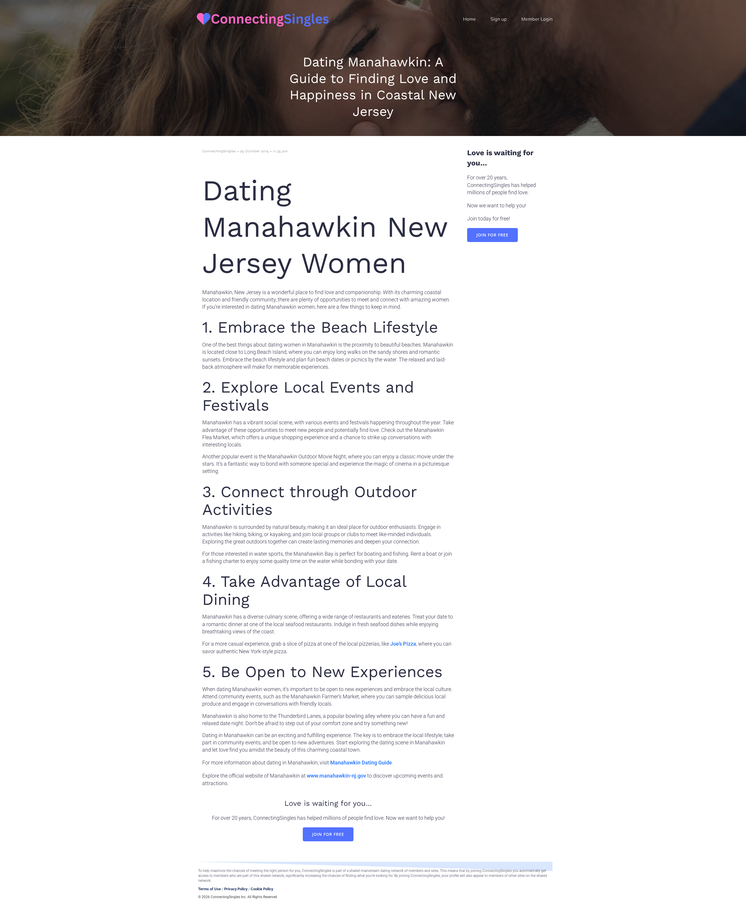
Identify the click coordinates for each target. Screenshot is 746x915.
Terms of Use (209, 889)
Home (469, 19)
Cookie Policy (262, 889)
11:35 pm (280, 151)
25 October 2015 (254, 151)
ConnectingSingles (219, 151)
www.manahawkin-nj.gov (336, 776)
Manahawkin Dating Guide (361, 762)
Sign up (498, 19)
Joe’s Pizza (403, 644)
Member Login (537, 19)
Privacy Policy (235, 889)
